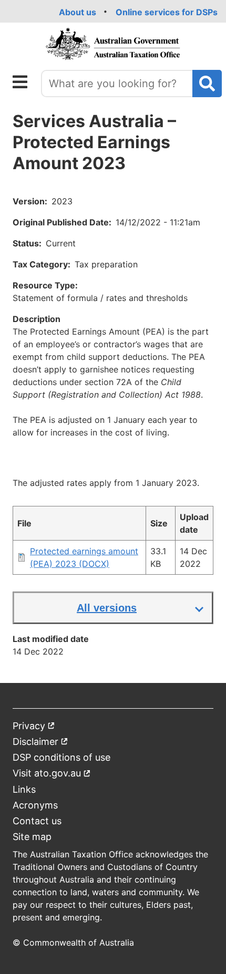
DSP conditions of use (61, 757)
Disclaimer (40, 743)
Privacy (34, 727)
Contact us (37, 820)
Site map (32, 836)
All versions (107, 608)
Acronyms (35, 805)
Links (24, 789)
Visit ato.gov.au (52, 775)
